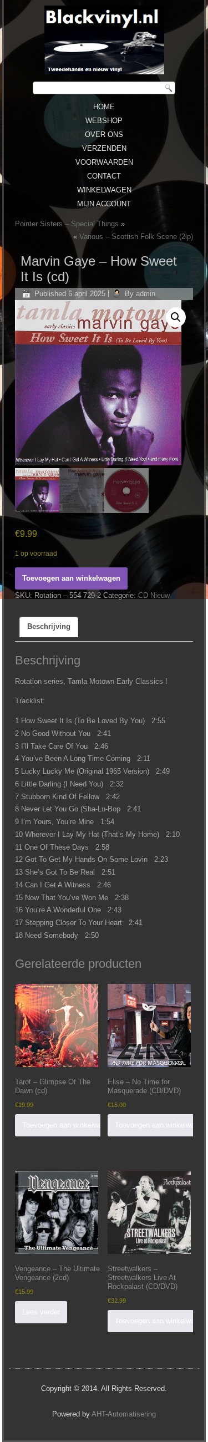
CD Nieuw (154, 595)
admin (145, 294)
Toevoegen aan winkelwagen (71, 578)
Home (104, 107)
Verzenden (104, 148)
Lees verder (41, 1312)
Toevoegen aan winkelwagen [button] (68, 1125)
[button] (176, 317)
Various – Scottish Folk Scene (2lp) (136, 236)
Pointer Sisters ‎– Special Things (67, 224)
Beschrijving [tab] (48, 626)
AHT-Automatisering (124, 1414)
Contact (104, 176)
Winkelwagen (104, 190)
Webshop (104, 120)
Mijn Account (104, 204)
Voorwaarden (104, 162)
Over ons (104, 134)
